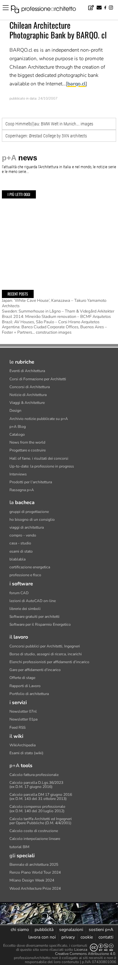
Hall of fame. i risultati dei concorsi (38, 458)
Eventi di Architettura (27, 370)
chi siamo (20, 930)
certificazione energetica (29, 567)
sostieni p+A (101, 930)
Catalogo (17, 434)
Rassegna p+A (21, 489)
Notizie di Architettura (28, 394)
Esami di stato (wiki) (26, 752)
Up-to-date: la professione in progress (41, 466)
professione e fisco (25, 574)
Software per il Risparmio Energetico (40, 624)
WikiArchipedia (22, 745)
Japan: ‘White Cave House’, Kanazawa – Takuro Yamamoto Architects (54, 303)
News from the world (27, 442)
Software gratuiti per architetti (34, 616)
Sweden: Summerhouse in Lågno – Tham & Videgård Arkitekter (58, 311)
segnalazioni (71, 930)
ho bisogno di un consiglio (32, 519)
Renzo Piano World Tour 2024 (35, 872)
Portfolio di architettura (29, 693)
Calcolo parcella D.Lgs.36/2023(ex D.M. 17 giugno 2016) (36, 784)
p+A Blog (17, 426)
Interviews (18, 474)
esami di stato (21, 551)
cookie (87, 937)
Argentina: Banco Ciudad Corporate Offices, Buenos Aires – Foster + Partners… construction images (54, 329)
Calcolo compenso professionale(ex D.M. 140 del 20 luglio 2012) (37, 808)
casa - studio (20, 543)
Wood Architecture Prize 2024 (35, 888)
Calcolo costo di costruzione (33, 830)
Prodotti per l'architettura (30, 482)
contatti (105, 937)
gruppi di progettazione (29, 511)
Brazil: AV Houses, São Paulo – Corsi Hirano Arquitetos (50, 322)
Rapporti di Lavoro (25, 685)
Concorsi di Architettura (29, 386)
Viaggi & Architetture (27, 402)
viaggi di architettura (26, 527)
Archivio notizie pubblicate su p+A (38, 418)
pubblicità (44, 930)
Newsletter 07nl (23, 711)
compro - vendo (22, 535)
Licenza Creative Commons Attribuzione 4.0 (85, 951)
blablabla (17, 559)
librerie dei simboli (25, 608)
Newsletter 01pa (23, 719)
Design (15, 410)
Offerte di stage (22, 677)
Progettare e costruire (27, 450)
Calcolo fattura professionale (34, 774)
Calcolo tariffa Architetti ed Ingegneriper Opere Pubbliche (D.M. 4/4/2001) (40, 820)
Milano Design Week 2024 (31, 880)
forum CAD (19, 592)
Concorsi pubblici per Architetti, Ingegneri (44, 646)
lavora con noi (42, 937)
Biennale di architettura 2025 (33, 864)
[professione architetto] (47, 10)
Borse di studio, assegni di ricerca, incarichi (45, 654)
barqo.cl (76, 83)
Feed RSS (17, 727)
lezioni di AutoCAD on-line (32, 600)
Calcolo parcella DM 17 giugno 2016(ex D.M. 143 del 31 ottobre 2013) (40, 796)
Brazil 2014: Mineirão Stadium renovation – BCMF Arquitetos (56, 316)
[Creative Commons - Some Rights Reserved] (101, 947)
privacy (68, 937)
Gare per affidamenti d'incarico (35, 669)
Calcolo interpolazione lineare (34, 838)
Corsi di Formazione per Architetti (37, 379)
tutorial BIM (19, 846)
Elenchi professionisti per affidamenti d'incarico (49, 661)
